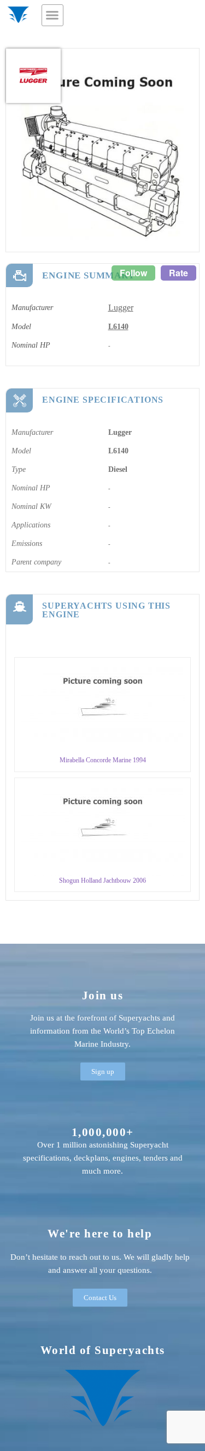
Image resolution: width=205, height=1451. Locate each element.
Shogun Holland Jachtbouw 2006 (102, 880)
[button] (52, 15)
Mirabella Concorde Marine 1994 (103, 760)
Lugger (120, 307)
